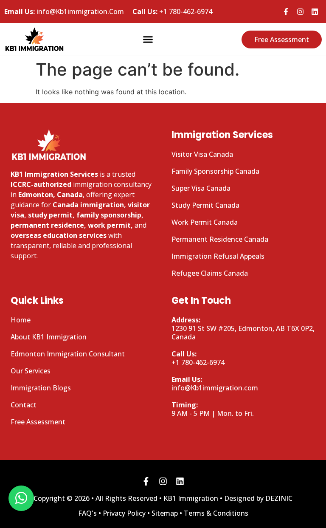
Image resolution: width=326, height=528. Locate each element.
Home (21, 320)
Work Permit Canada (204, 222)
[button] (148, 39)
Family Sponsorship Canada (215, 171)
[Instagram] (300, 11)
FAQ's (87, 513)
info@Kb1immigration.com (214, 383)
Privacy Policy (124, 513)
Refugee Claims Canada (209, 273)
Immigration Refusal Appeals (217, 256)
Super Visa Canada (200, 188)
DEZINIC (278, 498)
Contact (24, 404)
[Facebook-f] (285, 11)
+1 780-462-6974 (172, 11)
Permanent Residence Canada (219, 239)
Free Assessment (38, 421)
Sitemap (165, 513)
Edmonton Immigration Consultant (68, 354)
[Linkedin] (314, 11)
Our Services (31, 371)
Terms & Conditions (216, 513)
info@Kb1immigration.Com (64, 11)
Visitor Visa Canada (202, 154)
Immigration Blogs (41, 387)
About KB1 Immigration (49, 337)
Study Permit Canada (205, 205)
